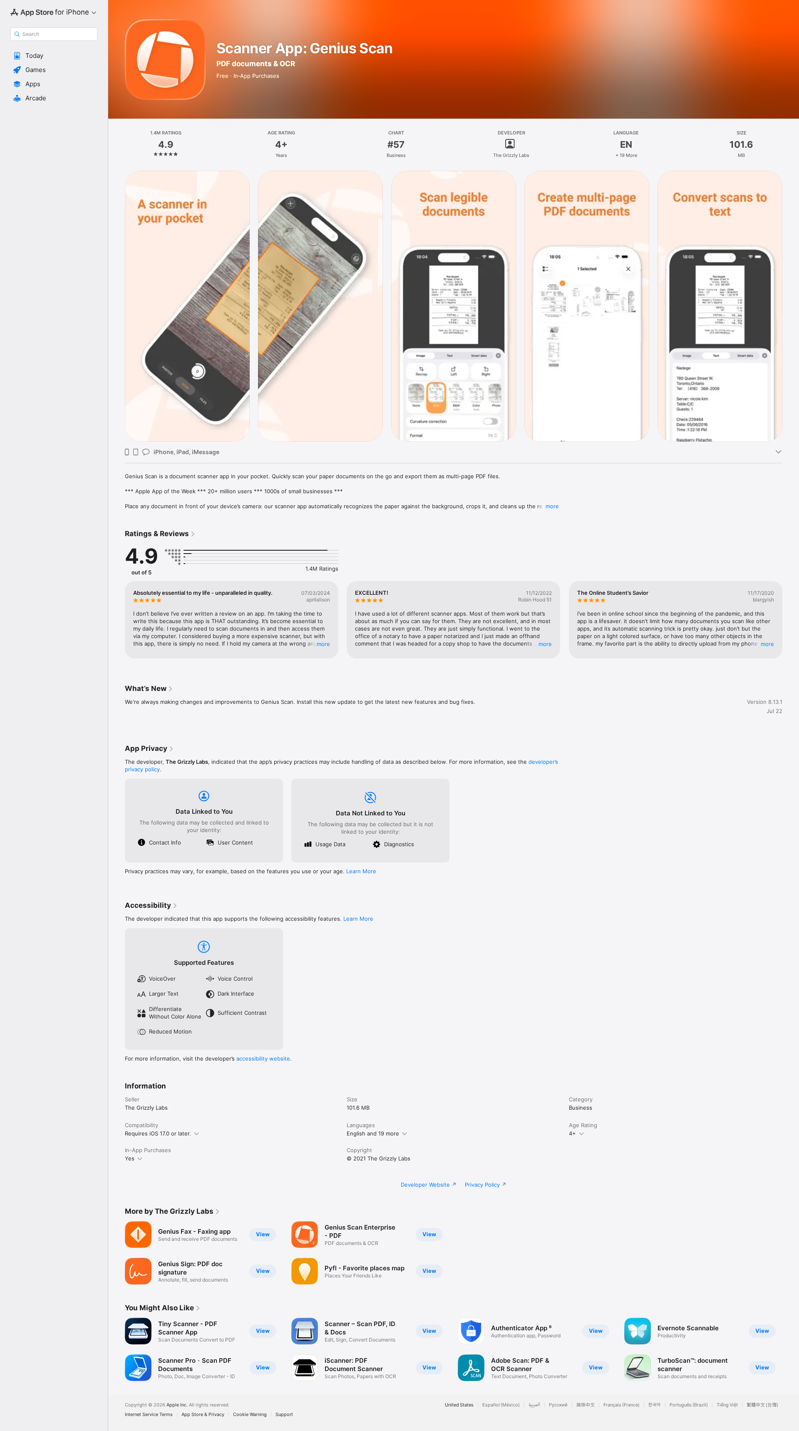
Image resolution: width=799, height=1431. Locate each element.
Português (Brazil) (689, 1405)
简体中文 (585, 1405)
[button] (54, 56)
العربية (534, 1405)
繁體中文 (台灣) (762, 1405)
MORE (323, 644)
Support (284, 1414)
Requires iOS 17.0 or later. (158, 1133)
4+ (572, 1133)
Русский (558, 1405)
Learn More (361, 871)
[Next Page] (791, 306)
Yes (129, 1158)
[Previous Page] (116, 306)
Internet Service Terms (149, 1414)
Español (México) (501, 1405)
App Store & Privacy (202, 1414)
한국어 (654, 1405)
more (552, 506)
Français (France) (621, 1405)
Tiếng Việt (727, 1405)
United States (459, 1405)
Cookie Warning (250, 1414)
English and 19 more (373, 1133)
